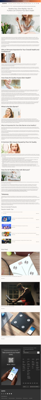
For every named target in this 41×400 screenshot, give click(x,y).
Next (38, 352)
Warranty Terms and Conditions (28, 377)
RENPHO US (5, 396)
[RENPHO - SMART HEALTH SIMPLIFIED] (3, 392)
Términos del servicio (19, 398)
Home (2, 6)
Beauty (23, 370)
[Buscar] (32, 3)
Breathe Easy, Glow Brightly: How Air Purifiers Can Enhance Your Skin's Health (24, 6)
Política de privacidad (11, 398)
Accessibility (30, 398)
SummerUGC (37, 369)
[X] (3, 393)
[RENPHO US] (4, 3)
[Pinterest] (9, 393)
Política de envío (25, 398)
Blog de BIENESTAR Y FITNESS (8, 6)
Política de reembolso (4, 398)
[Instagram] (1, 393)
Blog (32, 366)
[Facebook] (7, 393)
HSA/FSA (28, 366)
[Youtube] (5, 393)
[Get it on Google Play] (13, 364)
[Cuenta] (33, 3)
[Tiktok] (11, 393)
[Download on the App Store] (8, 364)
